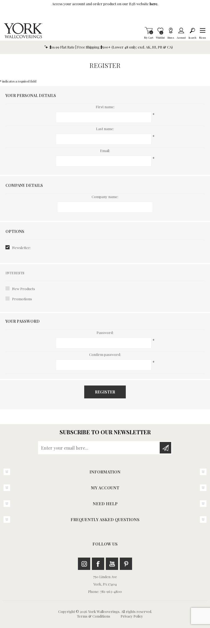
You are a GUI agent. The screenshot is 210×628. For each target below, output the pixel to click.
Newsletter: (21, 247)
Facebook (98, 564)
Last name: (105, 128)
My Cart (148, 30)
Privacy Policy (132, 616)
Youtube (112, 564)
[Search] (192, 30)
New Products (23, 288)
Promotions (22, 298)
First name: (105, 106)
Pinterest (126, 564)
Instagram (84, 564)
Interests (14, 272)
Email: (105, 150)
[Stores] (170, 30)
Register (105, 392)
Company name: (105, 196)
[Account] (181, 30)
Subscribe (165, 447)
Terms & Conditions (93, 616)
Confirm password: (105, 354)
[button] (202, 30)
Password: (105, 332)
